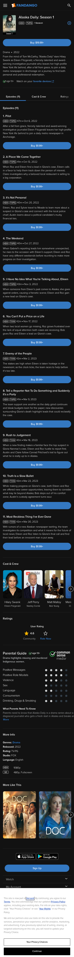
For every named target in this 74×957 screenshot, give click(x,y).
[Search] (69, 5)
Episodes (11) (13, 96)
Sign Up (37, 868)
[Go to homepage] (24, 5)
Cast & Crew (39, 96)
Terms (7, 901)
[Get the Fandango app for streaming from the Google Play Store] (47, 857)
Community (29, 638)
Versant (30, 898)
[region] (37, 922)
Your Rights (45, 908)
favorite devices (42, 81)
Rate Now (45, 638)
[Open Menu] (5, 5)
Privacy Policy (58, 901)
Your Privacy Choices (37, 942)
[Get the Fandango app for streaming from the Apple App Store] (26, 857)
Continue (37, 951)
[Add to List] (69, 23)
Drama (16, 742)
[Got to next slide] (70, 589)
